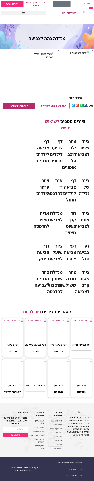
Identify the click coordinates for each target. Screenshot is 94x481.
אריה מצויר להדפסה (41, 219)
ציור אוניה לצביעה (82, 219)
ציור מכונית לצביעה (42, 278)
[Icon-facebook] (67, 4)
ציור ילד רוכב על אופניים (69, 154)
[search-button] (91, 8)
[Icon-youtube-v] (62, 4)
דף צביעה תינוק (43, 252)
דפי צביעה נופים (35, 385)
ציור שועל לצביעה (55, 252)
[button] (23, 13)
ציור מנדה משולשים (67, 278)
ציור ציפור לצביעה (82, 147)
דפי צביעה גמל (83, 252)
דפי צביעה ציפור (70, 252)
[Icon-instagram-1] (56, 4)
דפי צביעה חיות (81, 344)
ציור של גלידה (84, 186)
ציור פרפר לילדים (42, 186)
